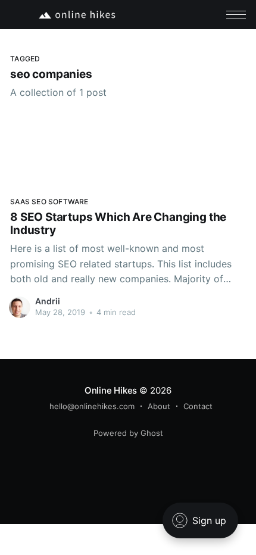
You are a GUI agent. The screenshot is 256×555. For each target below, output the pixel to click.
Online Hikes (111, 390)
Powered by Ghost (128, 433)
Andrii (47, 301)
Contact (198, 406)
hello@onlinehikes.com (92, 406)
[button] (236, 14)
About (159, 406)
